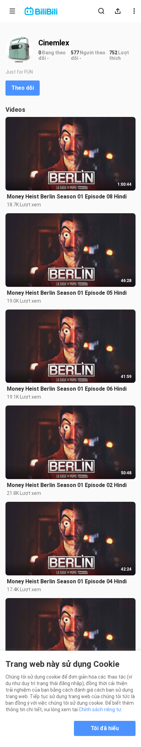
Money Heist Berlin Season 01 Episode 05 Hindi (67, 293)
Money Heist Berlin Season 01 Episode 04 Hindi (67, 581)
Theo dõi (22, 88)
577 (75, 52)
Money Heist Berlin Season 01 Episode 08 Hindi (67, 196)
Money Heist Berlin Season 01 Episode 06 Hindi (67, 389)
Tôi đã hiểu (105, 728)
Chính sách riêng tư (100, 709)
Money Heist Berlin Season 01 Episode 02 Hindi (67, 485)
